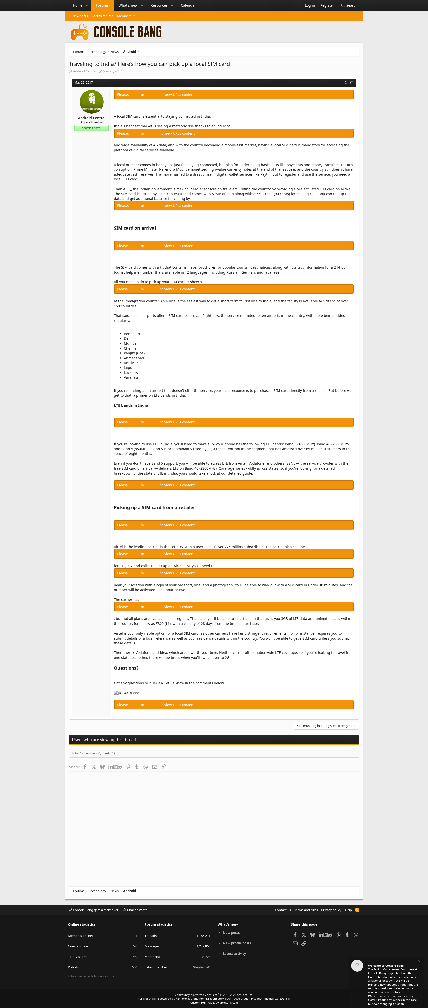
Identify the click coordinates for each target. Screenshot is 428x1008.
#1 (352, 82)
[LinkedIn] (111, 767)
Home (77, 5)
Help (348, 910)
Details (285, 998)
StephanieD (201, 967)
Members (124, 16)
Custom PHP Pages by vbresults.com (214, 1002)
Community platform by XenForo (214, 995)
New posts (80, 16)
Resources (159, 5)
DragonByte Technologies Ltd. (260, 998)
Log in (135, 94)
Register (152, 94)
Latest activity (234, 954)
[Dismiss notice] (419, 962)
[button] (87, 5)
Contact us (283, 910)
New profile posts (237, 943)
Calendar (188, 5)
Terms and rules (306, 910)
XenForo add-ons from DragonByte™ (200, 998)
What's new (128, 5)
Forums (102, 5)
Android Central (84, 71)
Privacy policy (331, 910)
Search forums (102, 16)
